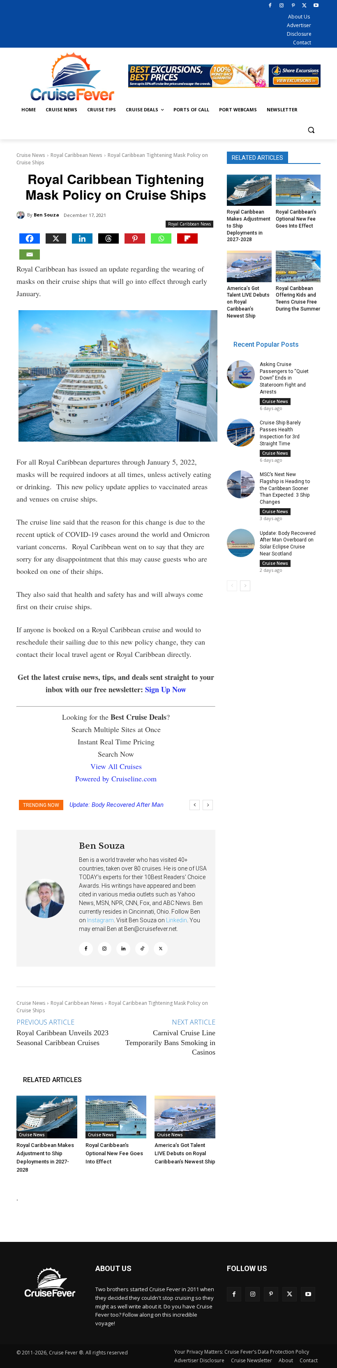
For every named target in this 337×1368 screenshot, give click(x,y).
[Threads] (108, 238)
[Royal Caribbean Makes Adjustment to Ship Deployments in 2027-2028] (46, 1117)
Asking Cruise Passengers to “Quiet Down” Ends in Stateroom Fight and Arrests (284, 378)
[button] (311, 129)
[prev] (194, 805)
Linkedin (176, 920)
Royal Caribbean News (76, 155)
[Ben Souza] (21, 215)
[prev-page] (232, 585)
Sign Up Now (165, 689)
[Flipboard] (187, 238)
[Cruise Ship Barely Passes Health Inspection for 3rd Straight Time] (241, 433)
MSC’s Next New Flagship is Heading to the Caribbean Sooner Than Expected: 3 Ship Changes (285, 488)
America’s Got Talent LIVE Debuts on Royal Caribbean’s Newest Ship (185, 1153)
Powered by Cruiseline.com (116, 778)
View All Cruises (116, 766)
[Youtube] (316, 6)
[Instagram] (281, 6)
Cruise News (30, 155)
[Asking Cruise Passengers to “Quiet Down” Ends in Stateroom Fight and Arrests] (241, 374)
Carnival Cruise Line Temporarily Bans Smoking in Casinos (170, 1042)
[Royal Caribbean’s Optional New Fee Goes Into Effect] (115, 1117)
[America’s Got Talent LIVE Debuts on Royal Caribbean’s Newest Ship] (185, 1117)
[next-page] (245, 585)
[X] (304, 6)
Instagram (100, 920)
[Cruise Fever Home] (72, 76)
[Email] (29, 254)
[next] (208, 805)
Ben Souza (46, 215)
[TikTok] (142, 949)
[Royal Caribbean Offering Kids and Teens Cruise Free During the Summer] (298, 266)
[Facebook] (270, 6)
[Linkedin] (82, 238)
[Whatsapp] (161, 238)
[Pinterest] (293, 6)
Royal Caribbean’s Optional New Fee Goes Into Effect (114, 1153)
